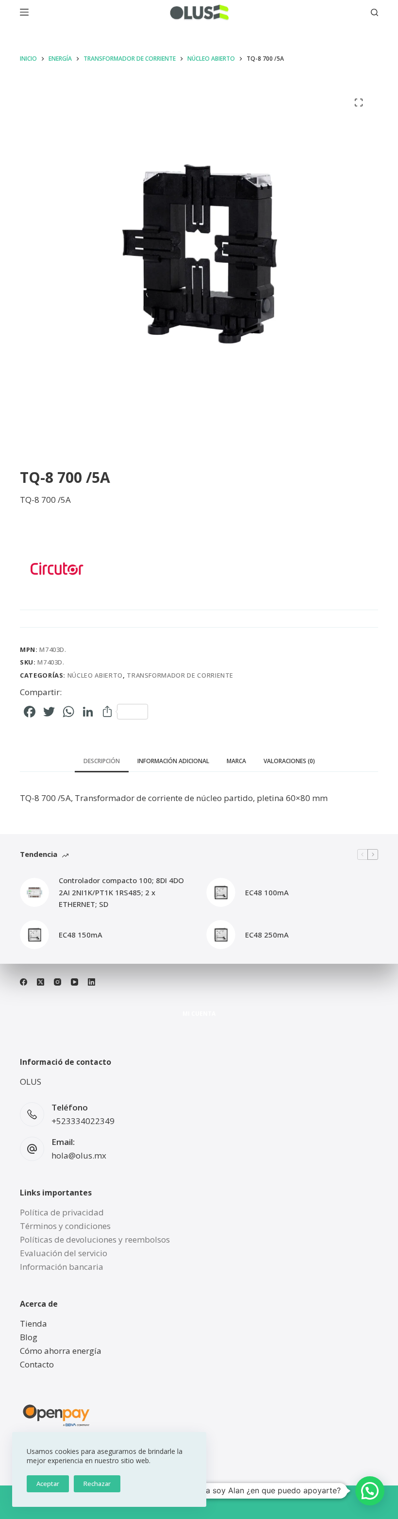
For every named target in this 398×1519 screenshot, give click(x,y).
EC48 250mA (267, 934)
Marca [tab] (236, 761)
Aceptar (47, 1483)
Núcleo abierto (95, 675)
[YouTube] (74, 982)
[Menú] (24, 12)
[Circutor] (56, 568)
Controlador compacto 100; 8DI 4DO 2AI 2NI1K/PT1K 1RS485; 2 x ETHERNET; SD (121, 892)
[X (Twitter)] (40, 982)
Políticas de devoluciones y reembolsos (95, 1239)
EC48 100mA (267, 892)
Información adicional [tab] (173, 761)
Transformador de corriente (180, 675)
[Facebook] (23, 982)
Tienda (33, 1323)
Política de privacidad (62, 1212)
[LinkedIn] (91, 982)
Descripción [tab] (101, 761)
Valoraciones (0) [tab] (289, 761)
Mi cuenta (199, 1014)
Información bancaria (61, 1266)
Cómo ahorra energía (60, 1350)
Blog (28, 1337)
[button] (369, 1490)
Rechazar (97, 1483)
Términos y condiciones (65, 1225)
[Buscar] (374, 12)
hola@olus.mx (78, 1155)
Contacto (37, 1364)
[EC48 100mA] (220, 892)
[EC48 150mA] (34, 934)
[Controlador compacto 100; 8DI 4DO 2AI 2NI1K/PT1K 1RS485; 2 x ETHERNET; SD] (34, 892)
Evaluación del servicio (63, 1253)
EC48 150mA (80, 934)
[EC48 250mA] (220, 934)
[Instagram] (57, 982)
